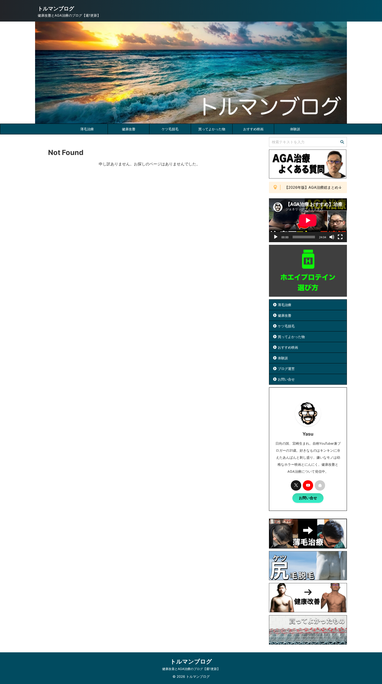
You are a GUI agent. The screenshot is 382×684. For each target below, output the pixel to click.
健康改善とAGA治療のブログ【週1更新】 (191, 669)
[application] (308, 220)
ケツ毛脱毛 (170, 129)
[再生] (275, 237)
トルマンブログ (56, 8)
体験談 (295, 129)
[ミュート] (331, 237)
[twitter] (296, 485)
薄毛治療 (87, 129)
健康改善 (128, 129)
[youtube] (308, 485)
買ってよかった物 (211, 129)
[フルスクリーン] (340, 237)
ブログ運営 (286, 369)
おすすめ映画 (253, 129)
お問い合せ (286, 379)
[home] (320, 485)
